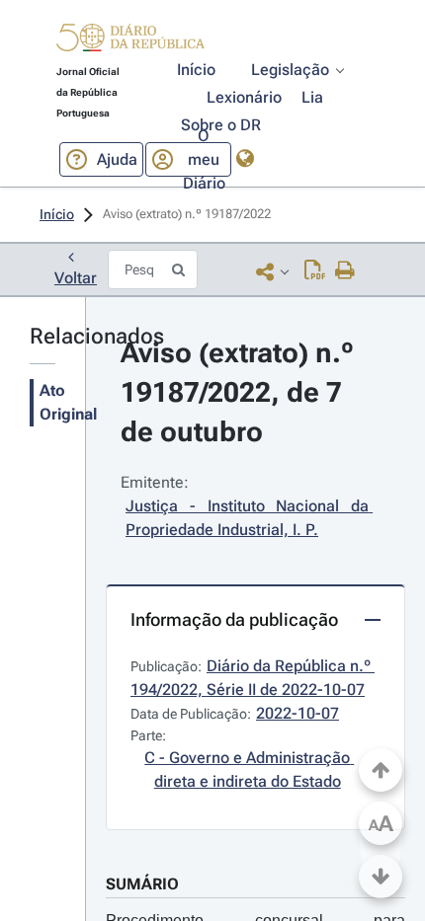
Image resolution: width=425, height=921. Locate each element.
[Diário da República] (130, 42)
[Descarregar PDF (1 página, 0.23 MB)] (314, 271)
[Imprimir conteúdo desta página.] (345, 271)
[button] (130, 40)
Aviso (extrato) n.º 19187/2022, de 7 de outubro (241, 392)
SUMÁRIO (142, 884)
